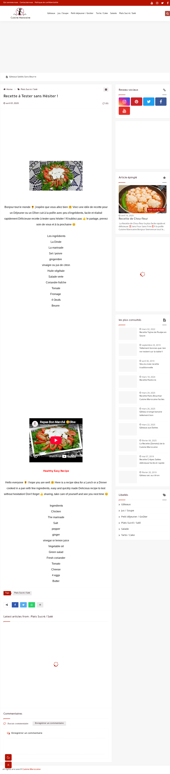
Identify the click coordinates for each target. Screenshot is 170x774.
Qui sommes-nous (10, 3)
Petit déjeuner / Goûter (82, 13)
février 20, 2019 (149, 472)
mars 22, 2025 (148, 424)
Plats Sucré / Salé (127, 13)
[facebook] (168, 3)
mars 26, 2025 (148, 408)
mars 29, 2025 (148, 392)
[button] (15, 604)
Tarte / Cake (102, 13)
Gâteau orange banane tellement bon (27, 77)
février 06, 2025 (149, 440)
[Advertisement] (85, 47)
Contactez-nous (26, 3)
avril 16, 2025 (127, 215)
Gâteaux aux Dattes (148, 428)
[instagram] (157, 3)
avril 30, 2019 (148, 361)
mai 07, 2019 (148, 456)
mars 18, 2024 (148, 376)
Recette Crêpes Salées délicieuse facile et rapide (151, 461)
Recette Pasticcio (147, 380)
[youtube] (152, 3)
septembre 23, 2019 (151, 345)
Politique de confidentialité (46, 3)
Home (9, 89)
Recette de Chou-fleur (133, 219)
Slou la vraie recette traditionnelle (149, 366)
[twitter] (162, 3)
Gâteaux (51, 13)
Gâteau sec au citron (149, 476)
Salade (113, 13)
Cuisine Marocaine (31, 769)
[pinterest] (136, 101)
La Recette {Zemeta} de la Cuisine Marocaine (152, 446)
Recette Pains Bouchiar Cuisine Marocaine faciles (151, 398)
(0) (106, 104)
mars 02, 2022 (148, 329)
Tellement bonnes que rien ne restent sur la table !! (152, 350)
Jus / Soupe (63, 13)
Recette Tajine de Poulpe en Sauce (153, 334)
